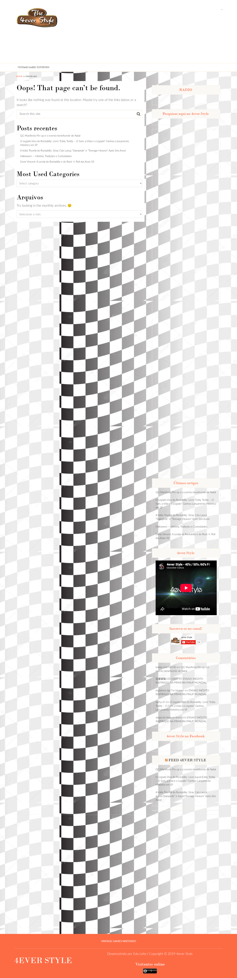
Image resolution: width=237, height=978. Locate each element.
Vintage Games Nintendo (33, 67)
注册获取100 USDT (167, 679)
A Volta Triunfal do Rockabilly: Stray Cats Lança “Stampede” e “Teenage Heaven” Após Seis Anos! (73, 150)
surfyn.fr (160, 702)
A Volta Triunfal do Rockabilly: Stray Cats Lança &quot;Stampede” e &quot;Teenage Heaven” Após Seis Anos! (186, 796)
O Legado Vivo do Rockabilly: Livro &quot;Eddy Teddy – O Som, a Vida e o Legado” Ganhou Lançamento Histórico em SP (185, 781)
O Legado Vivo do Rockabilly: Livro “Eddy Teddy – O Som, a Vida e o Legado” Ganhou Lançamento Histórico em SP (186, 504)
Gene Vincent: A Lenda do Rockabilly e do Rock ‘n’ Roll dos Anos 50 (57, 162)
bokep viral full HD (166, 667)
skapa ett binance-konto (169, 717)
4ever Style (184, 954)
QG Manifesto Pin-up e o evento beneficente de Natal (50, 135)
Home (19, 76)
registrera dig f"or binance (170, 690)
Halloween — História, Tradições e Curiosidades (46, 156)
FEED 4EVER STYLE (187, 760)
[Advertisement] (172, 36)
